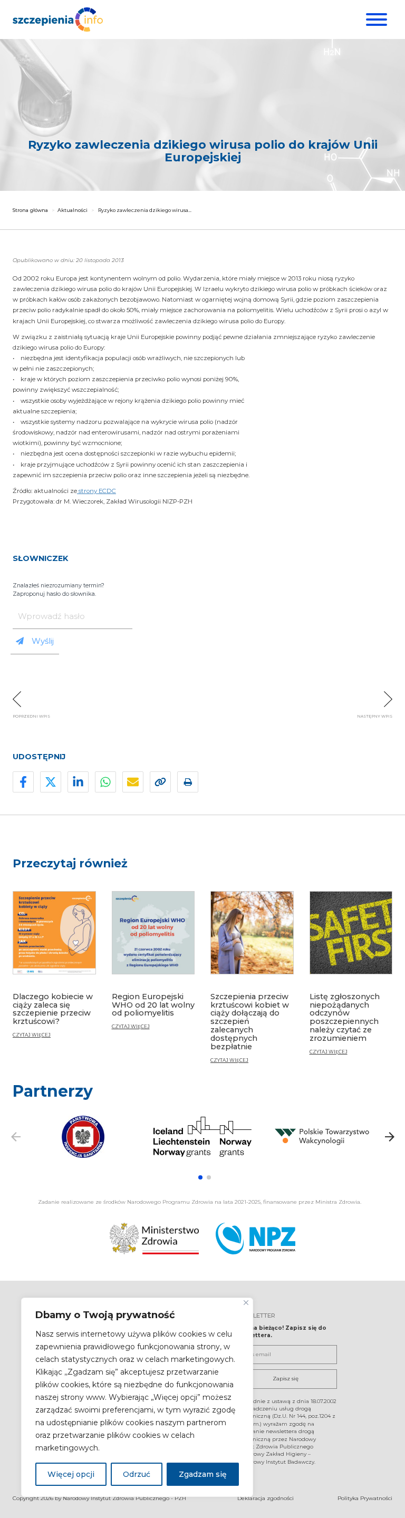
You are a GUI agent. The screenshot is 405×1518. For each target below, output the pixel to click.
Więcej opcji (70, 1474)
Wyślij (43, 641)
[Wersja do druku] (187, 781)
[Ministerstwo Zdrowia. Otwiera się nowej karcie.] (154, 1238)
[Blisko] (246, 1302)
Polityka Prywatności (365, 1498)
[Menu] (375, 19)
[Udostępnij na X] (50, 781)
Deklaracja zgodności (265, 1498)
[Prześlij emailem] (132, 781)
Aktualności (72, 210)
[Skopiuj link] (160, 781)
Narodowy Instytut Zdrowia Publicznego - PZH (124, 1498)
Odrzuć (136, 1474)
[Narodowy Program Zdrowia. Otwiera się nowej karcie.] (255, 1238)
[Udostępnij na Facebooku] (23, 781)
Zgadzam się (203, 1474)
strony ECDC (96, 491)
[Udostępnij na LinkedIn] (78, 781)
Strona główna (30, 210)
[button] (200, 1177)
